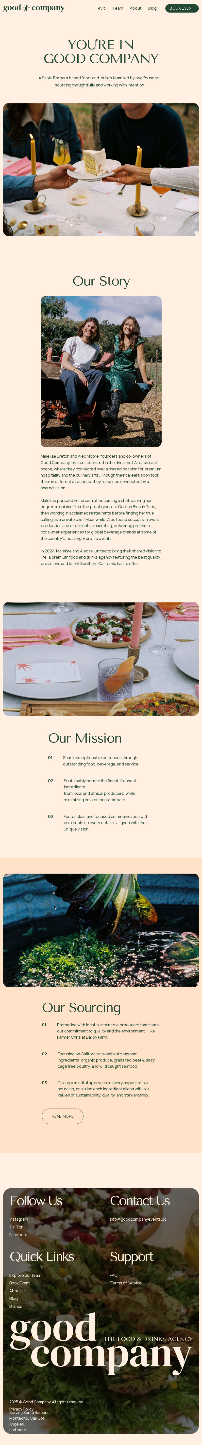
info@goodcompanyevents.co (138, 1219)
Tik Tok (16, 1227)
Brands (15, 1306)
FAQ (114, 1275)
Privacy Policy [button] (21, 1409)
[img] (34, 8)
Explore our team (25, 1275)
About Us (18, 1291)
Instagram (18, 1219)
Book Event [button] (19, 1283)
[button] (182, 8)
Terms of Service (126, 1283)
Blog (13, 1298)
